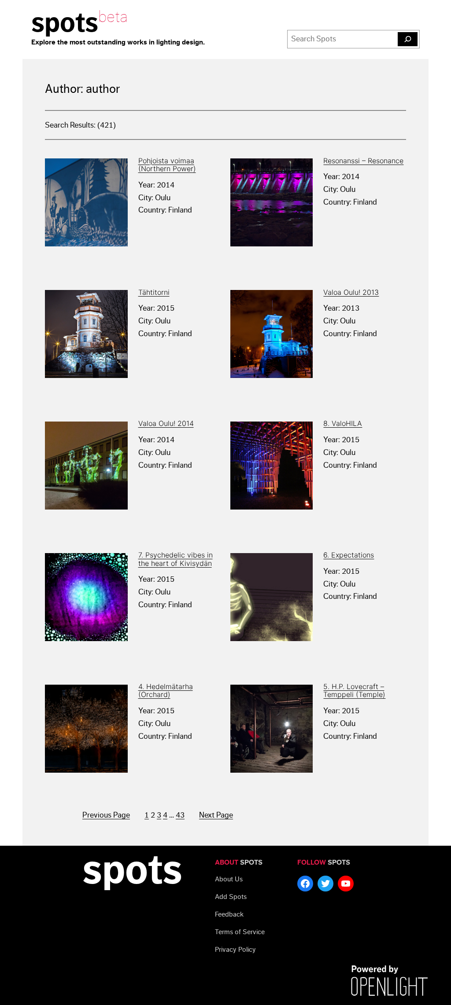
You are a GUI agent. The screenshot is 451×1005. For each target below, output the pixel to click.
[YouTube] (346, 883)
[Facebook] (305, 883)
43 (180, 815)
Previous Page (106, 815)
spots (64, 23)
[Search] (408, 39)
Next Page (216, 815)
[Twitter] (325, 883)
